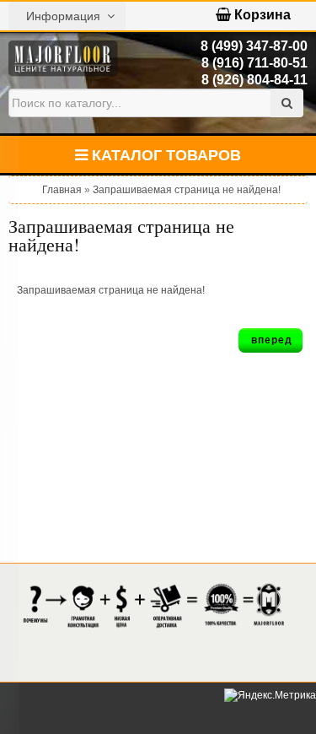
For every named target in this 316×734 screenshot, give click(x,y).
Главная (62, 190)
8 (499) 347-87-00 (254, 46)
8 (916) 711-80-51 (254, 63)
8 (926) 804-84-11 (254, 80)
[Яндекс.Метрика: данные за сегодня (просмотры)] (270, 695)
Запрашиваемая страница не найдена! (187, 190)
